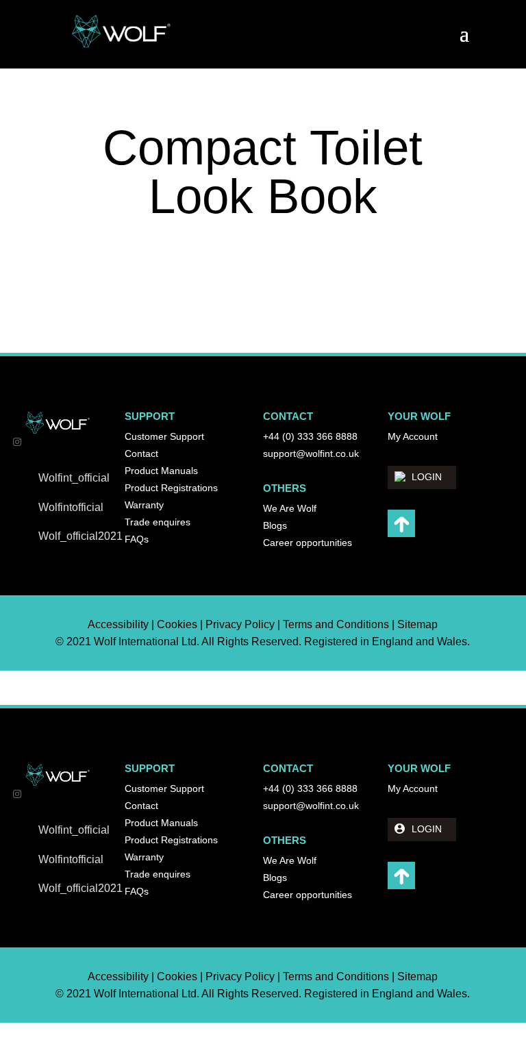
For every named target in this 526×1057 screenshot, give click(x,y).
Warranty (144, 504)
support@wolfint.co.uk (311, 453)
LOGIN (427, 476)
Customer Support (164, 436)
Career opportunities (307, 542)
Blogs (275, 525)
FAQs (137, 539)
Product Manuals (161, 470)
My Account (413, 436)
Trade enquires (157, 522)
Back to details (271, 284)
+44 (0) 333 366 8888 (310, 436)
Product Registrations (171, 487)
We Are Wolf (289, 508)
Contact (141, 453)
